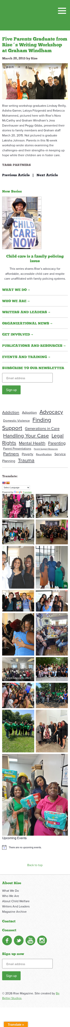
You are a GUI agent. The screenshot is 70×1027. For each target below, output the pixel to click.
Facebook (7, 940)
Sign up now (13, 954)
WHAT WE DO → (16, 290)
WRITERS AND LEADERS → (26, 312)
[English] (4, 482)
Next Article (47, 175)
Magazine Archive (14, 911)
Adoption (29, 412)
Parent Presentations (17, 448)
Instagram (42, 940)
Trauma (26, 460)
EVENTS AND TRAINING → (26, 357)
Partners (22, 165)
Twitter (19, 940)
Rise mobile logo (22, 15)
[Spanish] (8, 482)
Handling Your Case (26, 435)
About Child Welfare (16, 901)
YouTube (30, 940)
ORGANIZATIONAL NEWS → (27, 323)
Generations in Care (42, 428)
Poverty (27, 454)
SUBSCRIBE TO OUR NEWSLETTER (33, 368)
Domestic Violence (16, 420)
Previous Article (16, 175)
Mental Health (32, 443)
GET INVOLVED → (17, 335)
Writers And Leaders (16, 906)
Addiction (10, 412)
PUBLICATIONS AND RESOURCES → (34, 346)
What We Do (10, 890)
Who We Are (10, 896)
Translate (27, 492)
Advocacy (51, 411)
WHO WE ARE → (16, 301)
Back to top (35, 865)
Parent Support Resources (46, 448)
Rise (34, 58)
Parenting (57, 443)
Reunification (44, 454)
